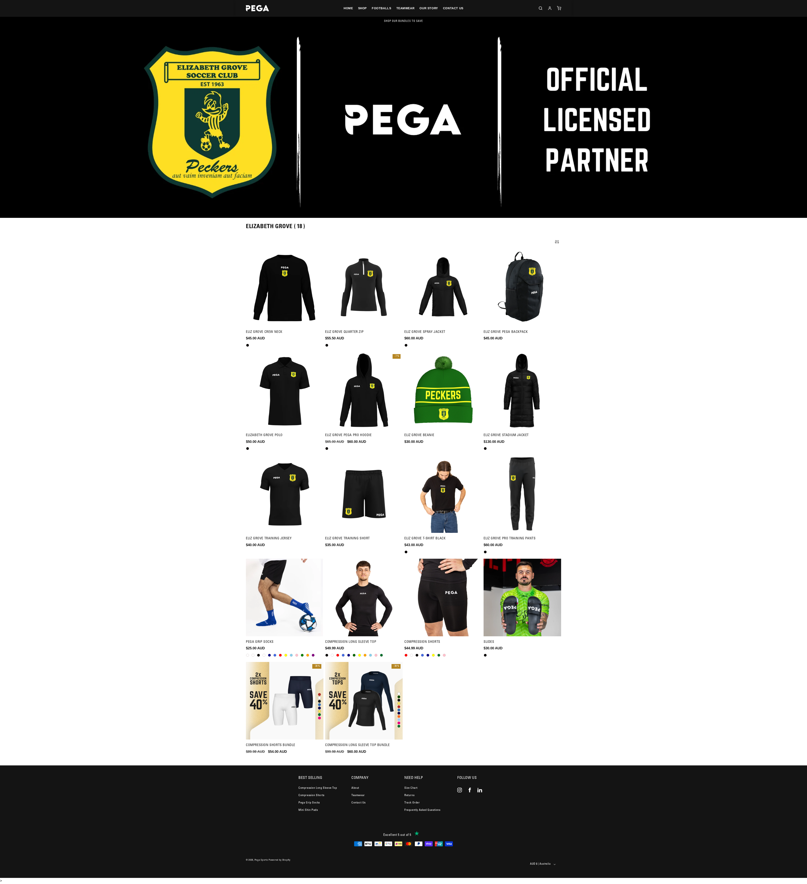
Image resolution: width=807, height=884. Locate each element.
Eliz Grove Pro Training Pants (509, 538)
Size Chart (411, 788)
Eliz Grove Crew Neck (264, 332)
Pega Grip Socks (260, 642)
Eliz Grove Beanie (419, 435)
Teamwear (358, 795)
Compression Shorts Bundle (270, 745)
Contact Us (358, 802)
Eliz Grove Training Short (347, 538)
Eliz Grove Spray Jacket (424, 332)
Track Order (412, 802)
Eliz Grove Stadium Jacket (506, 435)
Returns (409, 795)
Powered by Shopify (279, 860)
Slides (489, 642)
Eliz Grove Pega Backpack (506, 332)
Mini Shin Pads (308, 810)
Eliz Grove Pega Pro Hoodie (348, 435)
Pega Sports (261, 860)
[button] (540, 8)
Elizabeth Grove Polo (264, 435)
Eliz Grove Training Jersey (269, 538)
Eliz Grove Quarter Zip (344, 332)
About (355, 788)
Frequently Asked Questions (422, 810)
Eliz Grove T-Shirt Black (425, 538)
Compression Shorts (422, 642)
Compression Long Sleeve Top (350, 642)
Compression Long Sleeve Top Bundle (357, 745)
